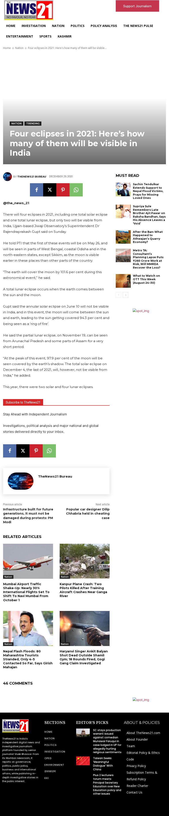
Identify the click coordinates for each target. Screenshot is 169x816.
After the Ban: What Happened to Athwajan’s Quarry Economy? (148, 237)
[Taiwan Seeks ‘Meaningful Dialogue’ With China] (83, 760)
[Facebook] (36, 189)
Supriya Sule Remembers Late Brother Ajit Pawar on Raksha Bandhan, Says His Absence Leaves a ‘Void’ (149, 215)
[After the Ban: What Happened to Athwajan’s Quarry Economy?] (123, 237)
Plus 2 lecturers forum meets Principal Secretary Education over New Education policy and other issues (107, 784)
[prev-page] (118, 295)
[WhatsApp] (76, 189)
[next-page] (125, 295)
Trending (33, 123)
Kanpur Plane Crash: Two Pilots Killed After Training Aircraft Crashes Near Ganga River (83, 590)
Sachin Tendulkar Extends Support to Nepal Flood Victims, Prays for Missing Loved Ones (148, 191)
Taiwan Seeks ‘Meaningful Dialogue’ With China (103, 763)
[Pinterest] (63, 189)
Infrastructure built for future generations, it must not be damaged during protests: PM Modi (28, 515)
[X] (49, 189)
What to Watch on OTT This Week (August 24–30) (146, 279)
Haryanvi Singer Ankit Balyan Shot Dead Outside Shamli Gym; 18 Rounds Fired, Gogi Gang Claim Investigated (84, 657)
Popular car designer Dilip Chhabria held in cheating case (88, 513)
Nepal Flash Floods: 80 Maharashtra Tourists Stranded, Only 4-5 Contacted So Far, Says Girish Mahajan (28, 659)
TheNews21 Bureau (31, 176)
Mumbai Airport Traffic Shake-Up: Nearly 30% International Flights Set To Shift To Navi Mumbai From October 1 (26, 592)
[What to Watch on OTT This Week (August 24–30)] (123, 281)
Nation (19, 48)
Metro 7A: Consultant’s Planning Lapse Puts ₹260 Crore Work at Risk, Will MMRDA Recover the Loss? (148, 259)
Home (7, 48)
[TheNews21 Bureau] (8, 176)
